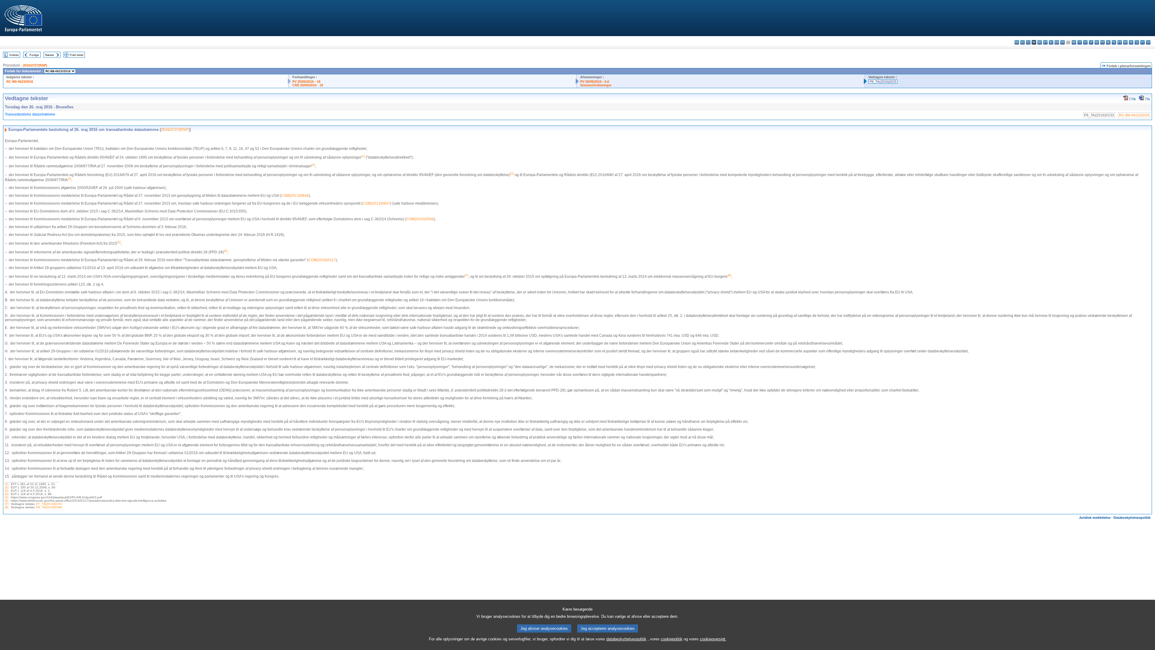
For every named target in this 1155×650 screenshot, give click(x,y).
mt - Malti (1102, 42)
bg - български (1017, 42)
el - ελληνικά (1051, 42)
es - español (1022, 42)
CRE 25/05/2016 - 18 (307, 85)
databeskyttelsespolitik (626, 639)
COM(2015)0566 (420, 219)
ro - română (1125, 42)
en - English (1057, 42)
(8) (6, 507)
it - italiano (1079, 42)
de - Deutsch (1039, 42)
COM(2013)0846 (295, 195)
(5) (6, 497)
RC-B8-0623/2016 (19, 81)
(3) (6, 490)
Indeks (14, 55)
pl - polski (1114, 42)
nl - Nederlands (1108, 42)
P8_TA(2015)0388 (49, 507)
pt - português (1119, 42)
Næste (49, 55)
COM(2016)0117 (322, 260)
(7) (6, 504)
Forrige (34, 55)
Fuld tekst (76, 55)
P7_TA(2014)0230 (49, 504)
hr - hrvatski (1074, 42)
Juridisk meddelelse (1094, 517)
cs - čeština (1028, 42)
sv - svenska (1148, 42)
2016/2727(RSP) (35, 65)
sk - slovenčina (1131, 42)
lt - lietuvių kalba (1091, 42)
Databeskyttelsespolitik (1131, 517)
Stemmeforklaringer (595, 85)
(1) (6, 484)
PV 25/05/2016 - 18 (306, 81)
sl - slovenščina (1137, 42)
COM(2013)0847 (376, 203)
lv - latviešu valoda (1085, 42)
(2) (6, 487)
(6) (6, 500)
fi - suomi (1142, 42)
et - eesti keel (1045, 42)
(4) (6, 494)
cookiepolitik (671, 639)
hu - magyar (1097, 42)
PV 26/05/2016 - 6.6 (594, 81)
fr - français (1062, 42)
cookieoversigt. (713, 639)
